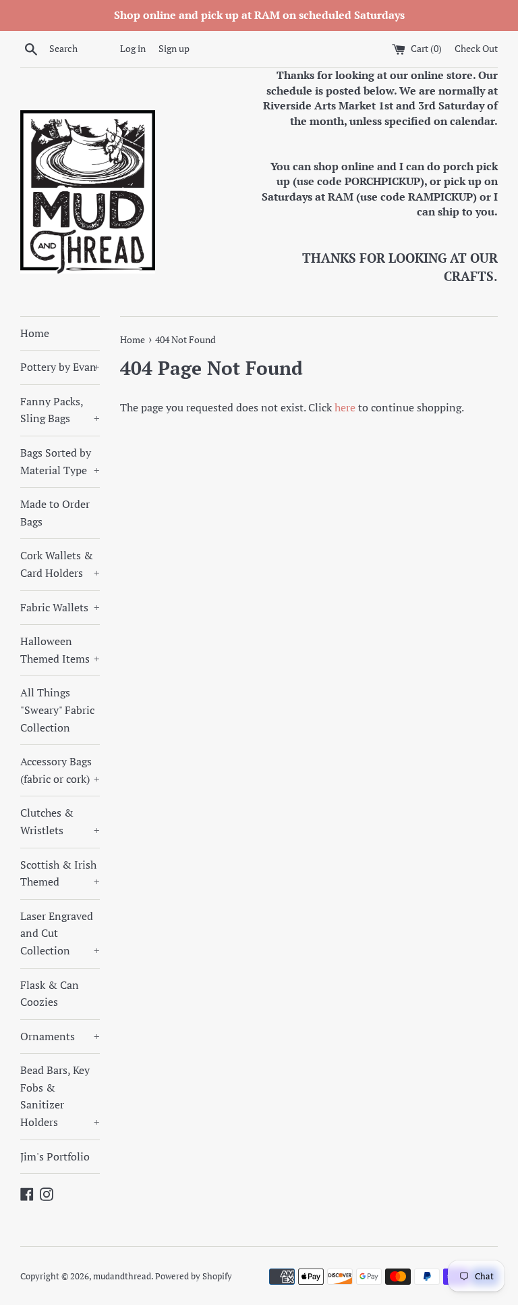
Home (34, 333)
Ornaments (60, 1036)
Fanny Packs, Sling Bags (60, 410)
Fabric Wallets (60, 607)
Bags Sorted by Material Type (60, 461)
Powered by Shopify (193, 1276)
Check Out (476, 48)
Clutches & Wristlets (60, 821)
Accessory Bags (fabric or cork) (60, 770)
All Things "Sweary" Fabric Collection (57, 709)
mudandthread (122, 1276)
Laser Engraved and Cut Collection (60, 933)
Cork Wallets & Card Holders (60, 564)
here (345, 407)
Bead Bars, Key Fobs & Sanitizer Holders (60, 1096)
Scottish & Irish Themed (60, 873)
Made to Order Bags (55, 512)
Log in (133, 48)
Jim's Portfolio (55, 1156)
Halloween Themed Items (60, 650)
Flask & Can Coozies (49, 993)
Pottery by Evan (60, 366)
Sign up (174, 48)
